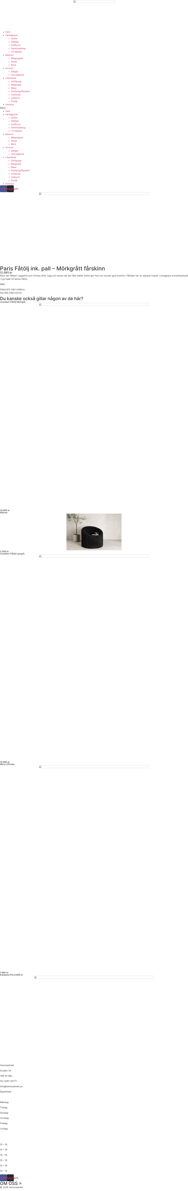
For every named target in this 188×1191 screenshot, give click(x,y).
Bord (13, 65)
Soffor (14, 38)
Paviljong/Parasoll (20, 91)
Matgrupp (16, 84)
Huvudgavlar (17, 74)
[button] (94, 107)
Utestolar (16, 94)
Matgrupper (17, 58)
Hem (8, 32)
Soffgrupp (16, 81)
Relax (14, 88)
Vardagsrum (12, 35)
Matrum (9, 55)
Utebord (15, 98)
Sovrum (9, 68)
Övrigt (14, 101)
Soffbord (15, 45)
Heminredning (18, 48)
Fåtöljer (15, 41)
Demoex (10, 104)
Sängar (14, 71)
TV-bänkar (16, 51)
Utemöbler (11, 78)
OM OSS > (11, 1183)
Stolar (14, 61)
